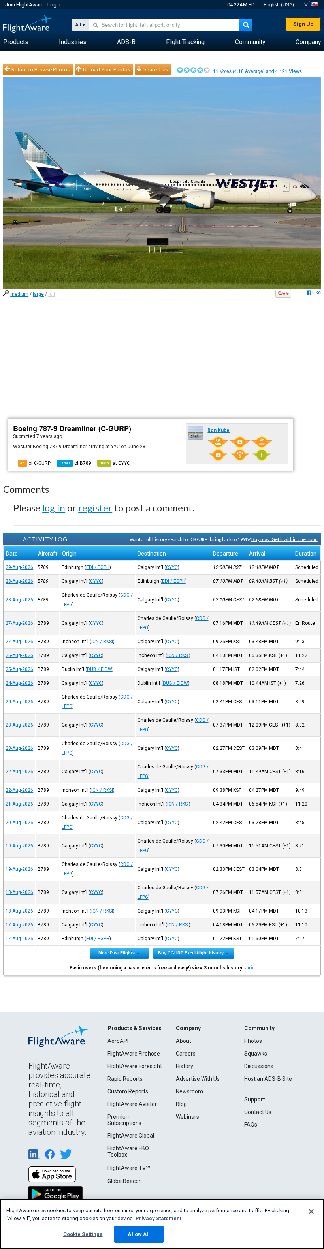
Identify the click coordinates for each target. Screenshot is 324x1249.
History (184, 1066)
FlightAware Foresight (134, 1066)
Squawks (255, 1053)
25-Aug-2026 (19, 669)
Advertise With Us (198, 1079)
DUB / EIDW (99, 669)
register (95, 507)
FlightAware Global (130, 1136)
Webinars (187, 1117)
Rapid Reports (125, 1079)
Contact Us (257, 1112)
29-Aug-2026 (19, 567)
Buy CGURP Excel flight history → (193, 952)
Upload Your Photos (106, 69)
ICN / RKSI (102, 641)
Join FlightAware (24, 5)
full (51, 294)
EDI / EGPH (97, 567)
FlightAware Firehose (133, 1053)
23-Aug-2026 (19, 725)
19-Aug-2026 (19, 846)
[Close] (311, 1211)
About (183, 1041)
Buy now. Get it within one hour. (284, 539)
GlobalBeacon (124, 1181)
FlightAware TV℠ (128, 1168)
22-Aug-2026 (19, 771)
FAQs (250, 1124)
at (115, 463)
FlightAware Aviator (132, 1104)
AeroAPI (117, 1041)
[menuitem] (15, 42)
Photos (253, 1041)
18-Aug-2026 (19, 892)
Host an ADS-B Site (268, 1079)
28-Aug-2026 (19, 581)
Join (249, 968)
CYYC (172, 567)
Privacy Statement (158, 1218)
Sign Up (303, 24)
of (75, 463)
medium (19, 294)
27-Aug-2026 (19, 623)
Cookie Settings (83, 1234)
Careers (186, 1053)
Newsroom (189, 1091)
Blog (181, 1104)
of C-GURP (35, 463)
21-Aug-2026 (19, 804)
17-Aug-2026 (19, 925)
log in (53, 507)
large (38, 294)
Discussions (258, 1066)
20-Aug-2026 (19, 822)
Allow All (139, 1234)
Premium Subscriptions (124, 1120)
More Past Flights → (119, 952)
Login (53, 5)
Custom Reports (127, 1091)
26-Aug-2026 (19, 655)
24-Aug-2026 (19, 683)
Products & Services (134, 1028)
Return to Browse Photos (40, 69)
